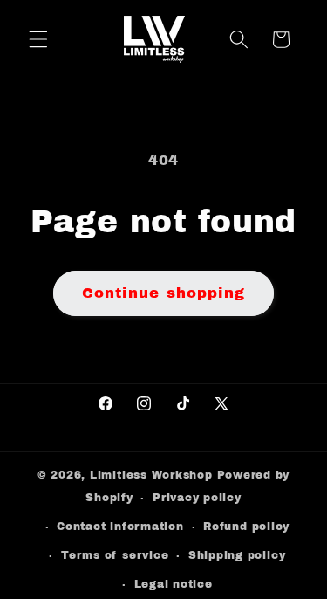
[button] (38, 39)
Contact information (120, 526)
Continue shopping (164, 293)
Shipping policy (237, 555)
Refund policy (246, 526)
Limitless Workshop (151, 475)
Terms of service (114, 555)
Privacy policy (197, 498)
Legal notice (173, 584)
